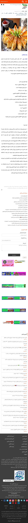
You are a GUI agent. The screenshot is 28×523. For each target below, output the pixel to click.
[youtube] (13, 503)
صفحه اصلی (24, 436)
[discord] (21, 500)
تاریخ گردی (24, 439)
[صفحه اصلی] (24, 6)
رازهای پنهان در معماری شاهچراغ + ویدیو (18, 429)
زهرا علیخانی (24, 55)
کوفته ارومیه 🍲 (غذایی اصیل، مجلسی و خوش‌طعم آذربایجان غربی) (15, 348)
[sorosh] (24, 500)
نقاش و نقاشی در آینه (22, 219)
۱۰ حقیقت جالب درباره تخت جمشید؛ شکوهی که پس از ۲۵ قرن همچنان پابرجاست (15, 406)
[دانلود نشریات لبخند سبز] (8, 326)
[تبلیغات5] (20, 326)
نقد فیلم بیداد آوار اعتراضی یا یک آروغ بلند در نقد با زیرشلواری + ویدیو (16, 354)
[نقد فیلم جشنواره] (20, 289)
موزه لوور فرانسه (23, 196)
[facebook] (5, 500)
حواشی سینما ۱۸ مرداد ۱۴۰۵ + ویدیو (19, 395)
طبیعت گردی (24, 444)
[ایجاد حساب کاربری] (4, 4)
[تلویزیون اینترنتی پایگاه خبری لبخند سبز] (8, 277)
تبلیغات (25, 454)
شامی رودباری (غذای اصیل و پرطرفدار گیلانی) (19, 223)
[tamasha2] (10, 500)
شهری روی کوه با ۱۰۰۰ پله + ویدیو (20, 373)
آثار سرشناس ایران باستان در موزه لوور (20, 202)
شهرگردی (25, 441)
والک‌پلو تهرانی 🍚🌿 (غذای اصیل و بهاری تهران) (17, 365)
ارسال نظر (14, 255)
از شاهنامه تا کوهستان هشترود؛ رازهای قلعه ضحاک (16, 391)
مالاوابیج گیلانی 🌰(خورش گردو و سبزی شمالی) (18, 217)
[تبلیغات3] (20, 314)
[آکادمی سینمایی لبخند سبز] (8, 265)
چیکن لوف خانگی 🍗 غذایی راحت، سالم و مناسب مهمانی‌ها (17, 225)
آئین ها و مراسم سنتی (9, 439)
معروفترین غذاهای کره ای (22, 207)
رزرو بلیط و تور (24, 446)
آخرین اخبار (24, 334)
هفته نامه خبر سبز (23, 449)
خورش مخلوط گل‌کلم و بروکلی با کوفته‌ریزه (19, 215)
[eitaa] (16, 500)
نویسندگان (11, 446)
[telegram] (7, 500)
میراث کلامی (11, 444)
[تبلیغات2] (8, 301)
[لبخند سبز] (14, 51)
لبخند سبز (24, 59)
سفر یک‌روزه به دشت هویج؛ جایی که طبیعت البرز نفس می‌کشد (14, 377)
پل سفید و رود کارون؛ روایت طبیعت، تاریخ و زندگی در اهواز (15, 337)
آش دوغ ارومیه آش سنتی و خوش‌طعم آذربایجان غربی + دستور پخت (15, 221)
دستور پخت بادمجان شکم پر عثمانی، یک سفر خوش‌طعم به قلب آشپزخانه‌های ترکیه (14, 211)
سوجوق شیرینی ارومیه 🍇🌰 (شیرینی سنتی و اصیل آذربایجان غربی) (14, 386)
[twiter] (19, 503)
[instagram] (13, 500)
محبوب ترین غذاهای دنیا (22, 205)
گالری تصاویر (24, 452)
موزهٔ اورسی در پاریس (22, 200)
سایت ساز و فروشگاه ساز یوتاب (14, 520)
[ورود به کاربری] (2, 4)
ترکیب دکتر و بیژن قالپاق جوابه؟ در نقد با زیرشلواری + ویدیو (14, 369)
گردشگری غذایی (10, 441)
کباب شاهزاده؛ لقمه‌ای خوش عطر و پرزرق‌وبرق (19, 213)
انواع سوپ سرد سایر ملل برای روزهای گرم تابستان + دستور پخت (15, 209)
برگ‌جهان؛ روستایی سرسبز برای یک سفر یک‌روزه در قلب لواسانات (16, 360)
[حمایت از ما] (20, 277)
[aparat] (27, 500)
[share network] (1, 190)
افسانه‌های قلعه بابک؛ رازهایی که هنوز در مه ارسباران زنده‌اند (14, 425)
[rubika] (19, 500)
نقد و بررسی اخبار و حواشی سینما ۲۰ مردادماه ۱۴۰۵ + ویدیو (15, 381)
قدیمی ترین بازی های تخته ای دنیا (21, 204)
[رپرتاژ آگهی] (8, 289)
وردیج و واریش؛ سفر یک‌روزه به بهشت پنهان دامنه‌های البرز (15, 421)
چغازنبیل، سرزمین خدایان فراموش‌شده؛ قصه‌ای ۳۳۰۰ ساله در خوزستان (15, 342)
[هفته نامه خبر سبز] (20, 265)
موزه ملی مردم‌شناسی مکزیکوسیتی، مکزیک (19, 198)
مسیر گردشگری (10, 436)
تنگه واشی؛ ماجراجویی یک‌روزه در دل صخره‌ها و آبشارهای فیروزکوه (16, 400)
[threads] (2, 500)
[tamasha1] (16, 503)
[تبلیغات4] (8, 314)
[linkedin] (10, 503)
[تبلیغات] (20, 301)
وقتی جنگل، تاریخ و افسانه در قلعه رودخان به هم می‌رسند (15, 411)
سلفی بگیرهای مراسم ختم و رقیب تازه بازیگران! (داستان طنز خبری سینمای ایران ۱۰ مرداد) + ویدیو (15, 416)
